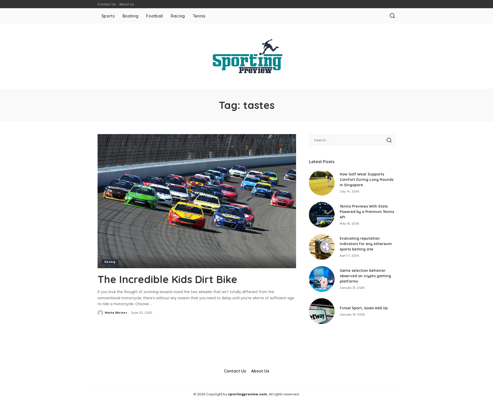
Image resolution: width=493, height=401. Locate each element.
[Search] (392, 16)
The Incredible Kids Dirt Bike (167, 279)
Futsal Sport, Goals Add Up (364, 308)
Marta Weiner (116, 312)
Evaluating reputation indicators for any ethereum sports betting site (366, 243)
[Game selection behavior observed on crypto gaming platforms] (322, 279)
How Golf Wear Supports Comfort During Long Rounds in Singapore (366, 179)
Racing (110, 262)
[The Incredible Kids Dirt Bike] (197, 201)
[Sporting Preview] (246, 56)
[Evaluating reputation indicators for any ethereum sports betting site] (322, 247)
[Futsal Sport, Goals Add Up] (322, 311)
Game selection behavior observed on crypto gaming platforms (365, 276)
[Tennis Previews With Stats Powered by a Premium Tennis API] (322, 215)
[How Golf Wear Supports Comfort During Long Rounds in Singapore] (322, 182)
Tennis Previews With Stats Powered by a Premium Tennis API (367, 211)
